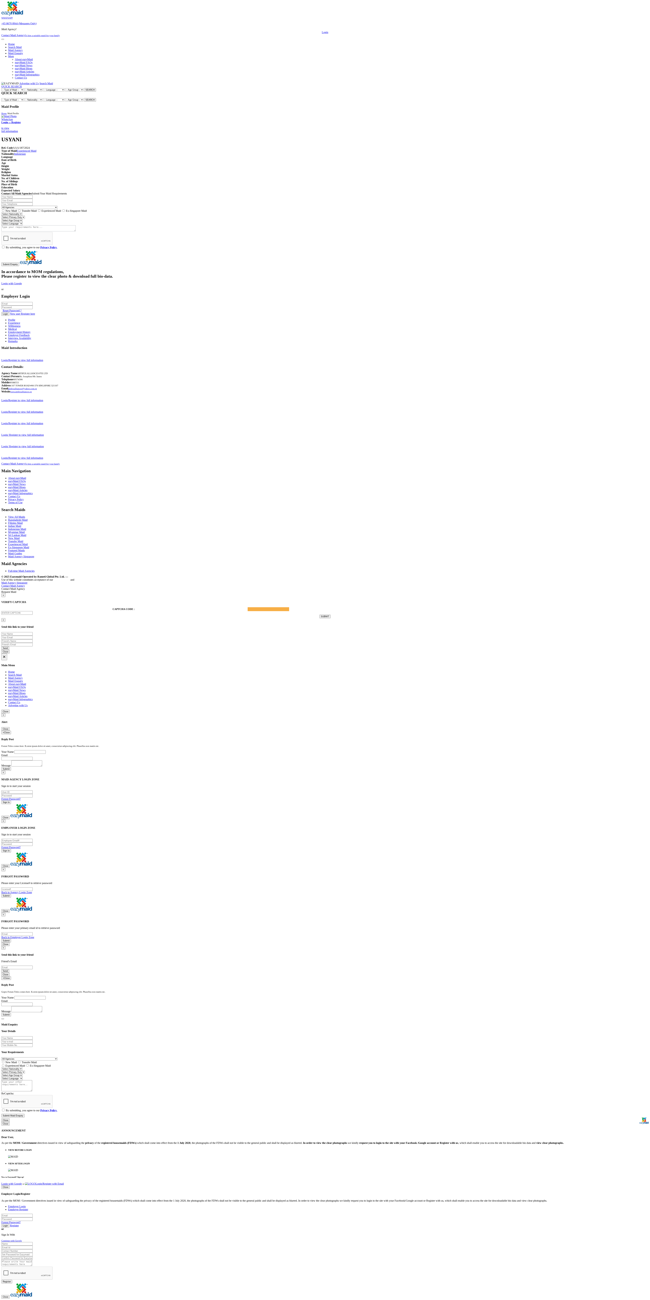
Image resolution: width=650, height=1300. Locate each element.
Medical (12, 329)
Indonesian (20, 153)
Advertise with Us (29, 83)
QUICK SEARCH (11, 86)
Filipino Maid (15, 523)
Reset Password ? (12, 310)
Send (5, 648)
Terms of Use (15, 502)
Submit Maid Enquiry (13, 1115)
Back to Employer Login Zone (17, 937)
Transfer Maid (29, 210)
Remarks (13, 341)
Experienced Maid (26, 150)
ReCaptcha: (7, 1093)
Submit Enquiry (10, 264)
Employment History (19, 332)
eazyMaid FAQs (23, 62)
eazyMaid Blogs (23, 68)
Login (325, 32)
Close (5, 651)
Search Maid (15, 47)
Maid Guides (15, 553)
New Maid (11, 210)
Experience (14, 322)
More (11, 56)
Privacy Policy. (48, 247)
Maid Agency (15, 50)
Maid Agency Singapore (21, 556)
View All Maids (16, 516)
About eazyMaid (24, 59)
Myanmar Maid (16, 532)
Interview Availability (19, 338)
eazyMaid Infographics (27, 74)
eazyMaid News (23, 65)
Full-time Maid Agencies (21, 570)
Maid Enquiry (15, 53)
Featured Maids (16, 550)
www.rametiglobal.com (83, 576)
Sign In (6, 802)
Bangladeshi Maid (18, 519)
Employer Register (18, 1209)
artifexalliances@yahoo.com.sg (22, 388)
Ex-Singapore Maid (76, 210)
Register (14, 1225)
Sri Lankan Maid (17, 535)
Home (11, 44)
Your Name (7, 751)
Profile (11, 319)
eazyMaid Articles (24, 71)
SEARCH (90, 90)
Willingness (14, 326)
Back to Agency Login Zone (16, 892)
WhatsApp (7, 119)
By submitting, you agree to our (31, 247)
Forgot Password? (11, 798)
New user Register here (22, 313)
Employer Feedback (19, 335)
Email (4, 755)
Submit (6, 769)
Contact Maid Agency (30, 463)
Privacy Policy (16, 499)
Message (6, 765)
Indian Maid (14, 526)
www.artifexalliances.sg (21, 391)
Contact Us (21, 77)
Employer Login (17, 1206)
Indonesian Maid (17, 529)
